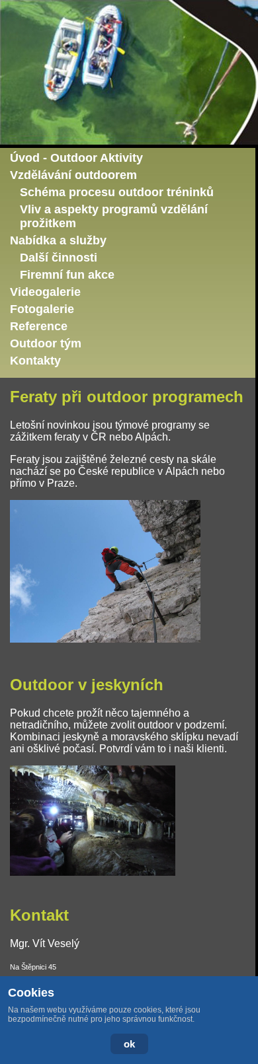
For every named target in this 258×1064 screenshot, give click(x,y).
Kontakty (35, 360)
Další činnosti (58, 257)
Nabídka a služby (58, 240)
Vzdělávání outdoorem (73, 175)
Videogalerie (45, 292)
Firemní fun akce (67, 274)
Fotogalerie (42, 309)
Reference (38, 326)
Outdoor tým (45, 343)
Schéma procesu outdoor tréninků (117, 192)
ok (129, 1043)
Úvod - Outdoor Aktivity (76, 157)
